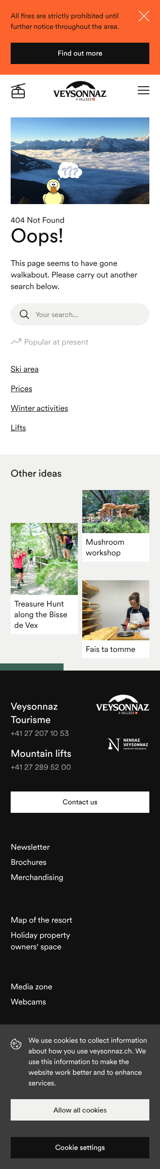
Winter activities (39, 408)
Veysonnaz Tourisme (122, 704)
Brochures (29, 862)
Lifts (18, 427)
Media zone (31, 986)
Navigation (143, 90)
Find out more (80, 53)
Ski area (25, 369)
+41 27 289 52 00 (41, 767)
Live (18, 90)
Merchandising (37, 877)
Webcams (28, 1001)
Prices (21, 388)
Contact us (80, 802)
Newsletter (30, 847)
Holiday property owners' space (40, 941)
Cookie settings (80, 1147)
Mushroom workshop (105, 547)
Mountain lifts (41, 753)
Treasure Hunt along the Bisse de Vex (40, 614)
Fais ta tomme (111, 649)
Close (144, 16)
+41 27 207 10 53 (40, 733)
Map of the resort (41, 920)
